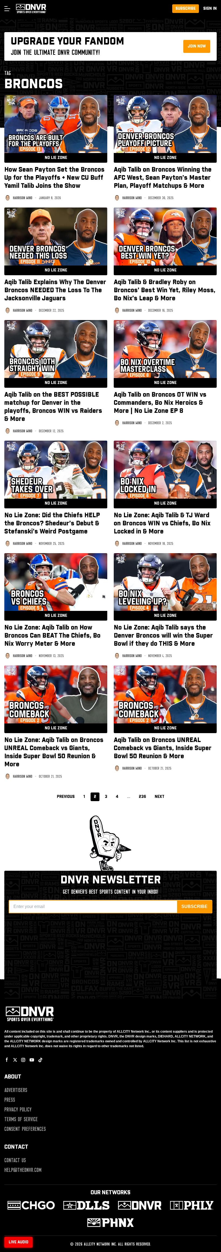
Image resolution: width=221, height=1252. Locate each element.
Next (159, 796)
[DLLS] (86, 1205)
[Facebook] (7, 1060)
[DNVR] (139, 1205)
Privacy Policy (18, 1109)
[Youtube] (31, 1060)
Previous (66, 796)
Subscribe (185, 8)
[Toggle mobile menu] (7, 8)
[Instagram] (23, 1060)
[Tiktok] (40, 1060)
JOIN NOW (197, 46)
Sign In (210, 8)
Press (9, 1099)
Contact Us (15, 1160)
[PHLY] (191, 1205)
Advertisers (15, 1090)
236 (142, 796)
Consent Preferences (25, 1129)
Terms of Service (21, 1119)
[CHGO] (31, 1205)
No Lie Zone (56, 157)
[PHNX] (110, 1222)
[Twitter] (15, 1060)
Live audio (18, 1242)
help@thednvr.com (23, 1170)
